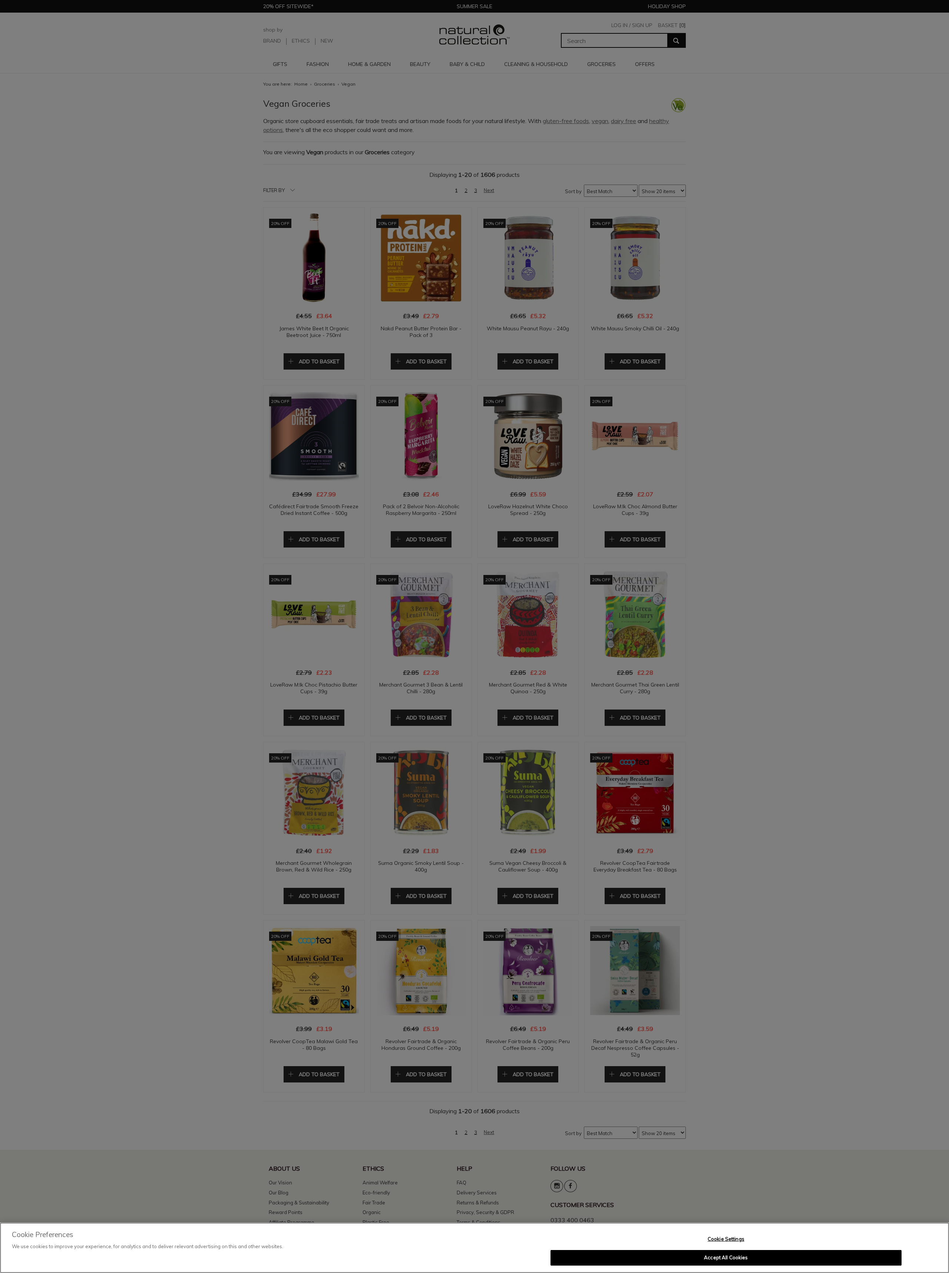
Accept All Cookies (726, 1257)
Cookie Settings (726, 1239)
